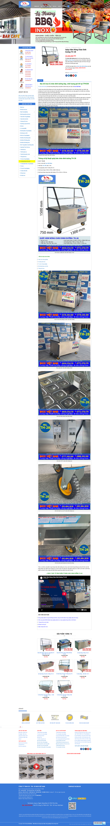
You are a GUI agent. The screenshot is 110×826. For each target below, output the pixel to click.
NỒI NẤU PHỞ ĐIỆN (84, 745)
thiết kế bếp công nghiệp (50, 814)
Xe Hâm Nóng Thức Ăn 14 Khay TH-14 (46, 673)
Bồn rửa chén (21, 95)
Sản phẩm (49, 6)
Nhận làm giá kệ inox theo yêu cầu (62, 743)
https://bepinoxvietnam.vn (27, 798)
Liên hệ (64, 6)
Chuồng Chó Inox (24, 121)
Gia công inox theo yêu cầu (61, 737)
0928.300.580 (28, 71)
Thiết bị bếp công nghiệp (42, 732)
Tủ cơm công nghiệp (42, 264)
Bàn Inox (22, 107)
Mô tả (40, 80)
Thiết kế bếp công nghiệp (61, 732)
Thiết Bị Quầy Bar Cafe (25, 154)
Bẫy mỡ (30, 98)
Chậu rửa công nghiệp (43, 259)
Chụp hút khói (66, 816)
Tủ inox (22, 166)
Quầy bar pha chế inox (23, 742)
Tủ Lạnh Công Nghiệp (24, 168)
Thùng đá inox (41, 268)
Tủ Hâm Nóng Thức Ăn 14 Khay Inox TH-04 (64, 674)
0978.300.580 (28, 73)
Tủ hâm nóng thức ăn (41, 738)
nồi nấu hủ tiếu (44, 817)
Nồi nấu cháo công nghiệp (42, 742)
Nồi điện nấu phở (24, 98)
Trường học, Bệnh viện (23, 737)
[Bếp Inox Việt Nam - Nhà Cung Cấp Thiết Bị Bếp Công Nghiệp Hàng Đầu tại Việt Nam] (25, 4)
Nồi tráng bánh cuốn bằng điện (43, 743)
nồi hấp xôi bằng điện (38, 816)
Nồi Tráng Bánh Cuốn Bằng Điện (27, 144)
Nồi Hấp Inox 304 (23, 133)
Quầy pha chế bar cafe (23, 735)
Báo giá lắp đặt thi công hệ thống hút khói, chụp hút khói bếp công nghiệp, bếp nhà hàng (58, 617)
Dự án (59, 6)
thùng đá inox (44, 816)
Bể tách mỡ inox (23, 109)
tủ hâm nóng (71, 60)
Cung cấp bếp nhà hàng (60, 740)
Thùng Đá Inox (23, 156)
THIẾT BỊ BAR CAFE (22, 741)
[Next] (106, 22)
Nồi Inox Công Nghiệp (24, 135)
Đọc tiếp (46, 656)
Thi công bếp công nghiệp (61, 734)
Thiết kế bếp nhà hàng (60, 745)
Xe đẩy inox (22, 175)
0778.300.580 (28, 76)
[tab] (40, 80)
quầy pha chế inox (56, 816)
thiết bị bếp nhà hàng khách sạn (40, 814)
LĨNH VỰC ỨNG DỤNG (23, 730)
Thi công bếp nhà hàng (60, 747)
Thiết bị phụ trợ (23, 151)
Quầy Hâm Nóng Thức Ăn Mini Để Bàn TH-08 (64, 653)
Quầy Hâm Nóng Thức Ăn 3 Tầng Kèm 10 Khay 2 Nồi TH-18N (46, 653)
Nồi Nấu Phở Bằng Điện (25, 140)
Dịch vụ (54, 6)
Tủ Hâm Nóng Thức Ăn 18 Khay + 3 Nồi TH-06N (46, 695)
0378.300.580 (28, 74)
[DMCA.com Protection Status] (81, 798)
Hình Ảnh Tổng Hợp (80, 2)
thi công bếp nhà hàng (59, 814)
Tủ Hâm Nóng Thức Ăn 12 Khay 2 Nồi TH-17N (64, 695)
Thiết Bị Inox (23, 149)
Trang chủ (36, 6)
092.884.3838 (28, 52)
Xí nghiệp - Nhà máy (22, 734)
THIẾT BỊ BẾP (77, 745)
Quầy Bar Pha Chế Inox (25, 147)
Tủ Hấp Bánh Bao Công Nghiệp (26, 163)
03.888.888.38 (28, 80)
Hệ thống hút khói (40, 735)
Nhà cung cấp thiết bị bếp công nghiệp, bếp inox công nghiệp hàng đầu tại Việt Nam (57, 620)
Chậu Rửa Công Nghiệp (25, 116)
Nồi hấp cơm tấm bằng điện (42, 745)
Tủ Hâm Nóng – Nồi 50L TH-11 (83, 673)
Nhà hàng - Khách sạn (23, 732)
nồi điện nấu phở (31, 816)
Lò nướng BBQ (23, 128)
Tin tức (72, 2)
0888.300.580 (28, 67)
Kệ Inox (21, 126)
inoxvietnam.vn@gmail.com (86, 7)
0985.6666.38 (28, 59)
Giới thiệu (43, 6)
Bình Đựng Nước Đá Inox (25, 114)
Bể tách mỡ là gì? (42, 624)
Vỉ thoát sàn (22, 173)
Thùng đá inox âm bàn (43, 622)
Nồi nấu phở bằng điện (41, 740)
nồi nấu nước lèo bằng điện (86, 816)
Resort (20, 738)
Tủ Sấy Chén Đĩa (23, 170)
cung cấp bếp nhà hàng (67, 814)
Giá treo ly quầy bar (22, 746)
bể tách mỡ (61, 816)
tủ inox (80, 816)
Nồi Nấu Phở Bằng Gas (25, 142)
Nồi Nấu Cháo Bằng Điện (25, 137)
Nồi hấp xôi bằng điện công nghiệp (44, 747)
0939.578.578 (84, 5)
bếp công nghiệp (81, 824)
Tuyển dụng (88, 2)
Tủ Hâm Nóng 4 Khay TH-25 (82, 652)
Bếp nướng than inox (43, 626)
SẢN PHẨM (39, 730)
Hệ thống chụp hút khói (25, 123)
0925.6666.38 (28, 61)
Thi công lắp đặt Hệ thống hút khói (62, 738)
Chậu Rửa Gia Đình (24, 118)
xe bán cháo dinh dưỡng (81, 66)
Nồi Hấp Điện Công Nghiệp (25, 130)
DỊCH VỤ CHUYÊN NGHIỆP (61, 730)
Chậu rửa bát (28, 95)
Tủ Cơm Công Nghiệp (24, 158)
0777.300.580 (28, 65)
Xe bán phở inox (41, 261)
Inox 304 (44, 165)
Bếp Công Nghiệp (24, 111)
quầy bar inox (49, 816)
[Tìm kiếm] (68, 6)
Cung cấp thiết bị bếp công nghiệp (62, 735)
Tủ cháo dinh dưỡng (42, 86)
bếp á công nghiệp (84, 814)
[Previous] (4, 22)
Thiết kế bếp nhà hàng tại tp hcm (62, 742)
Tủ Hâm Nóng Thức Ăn (25, 161)
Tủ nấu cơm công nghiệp (42, 734)
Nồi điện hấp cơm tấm (43, 266)
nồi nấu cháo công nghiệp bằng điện (54, 817)
